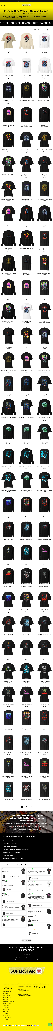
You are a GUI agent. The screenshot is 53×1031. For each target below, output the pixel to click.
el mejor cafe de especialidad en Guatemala (28, 983)
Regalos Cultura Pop (7, 1019)
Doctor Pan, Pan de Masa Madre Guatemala (27, 982)
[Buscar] (4, 5)
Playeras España (6, 999)
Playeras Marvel (6, 1009)
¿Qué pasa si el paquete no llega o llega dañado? (16, 849)
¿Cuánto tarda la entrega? (9, 843)
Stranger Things (6, 1007)
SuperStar (7, 1029)
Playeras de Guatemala (7, 1021)
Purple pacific (37, 983)
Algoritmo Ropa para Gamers (8, 981)
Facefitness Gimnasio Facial (16, 982)
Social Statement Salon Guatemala (39, 982)
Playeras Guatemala (7, 997)
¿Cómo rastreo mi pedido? (10, 846)
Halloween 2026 (6, 995)
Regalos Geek (5, 1011)
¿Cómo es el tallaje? (8, 855)
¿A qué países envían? (8, 841)
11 (31, 807)
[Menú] (1, 5)
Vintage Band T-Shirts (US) (8, 1001)
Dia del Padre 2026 (7, 991)
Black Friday (5, 1013)
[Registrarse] (36, 957)
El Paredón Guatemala (42, 981)
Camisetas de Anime (7, 1015)
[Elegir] (15, 47)
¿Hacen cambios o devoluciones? (11, 852)
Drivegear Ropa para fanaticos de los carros (31, 981)
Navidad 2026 (6, 993)
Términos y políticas (26, 1029)
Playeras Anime (6, 1005)
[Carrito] (51, 5)
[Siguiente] (33, 807)
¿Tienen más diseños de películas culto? (13, 858)
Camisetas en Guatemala (25, 984)
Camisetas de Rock (7, 1003)
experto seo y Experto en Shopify (16, 983)
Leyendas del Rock (7, 1017)
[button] (43, 29)
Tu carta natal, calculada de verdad (16, 984)
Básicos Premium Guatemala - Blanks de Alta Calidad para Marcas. (39, 984)
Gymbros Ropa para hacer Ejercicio (19, 981)
